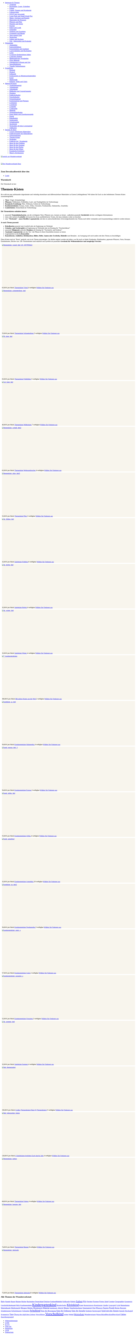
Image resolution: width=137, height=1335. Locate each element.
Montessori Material (41, 1308)
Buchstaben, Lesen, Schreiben (19, 6)
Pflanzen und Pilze (15, 22)
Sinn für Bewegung (48, 1311)
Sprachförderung (15, 64)
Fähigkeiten (9, 43)
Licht (118, 1305)
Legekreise (13, 103)
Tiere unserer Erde (15, 35)
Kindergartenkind (44, 1305)
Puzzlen (12, 26)
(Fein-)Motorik (14, 60)
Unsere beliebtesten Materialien (20, 132)
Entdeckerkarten (14, 95)
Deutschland (39, 1301)
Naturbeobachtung (76, 1308)
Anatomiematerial (15, 85)
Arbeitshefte (13, 89)
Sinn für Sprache (78, 1311)
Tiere (11, 1314)
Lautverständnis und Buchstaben (20, 51)
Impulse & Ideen (10, 130)
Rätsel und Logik (15, 28)
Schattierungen (6, 1311)
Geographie (119, 1301)
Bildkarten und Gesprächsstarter (20, 91)
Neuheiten (12, 139)
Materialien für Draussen (17, 20)
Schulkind (35, 1310)
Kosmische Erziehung (16, 151)
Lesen (11, 53)
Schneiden (12, 29)
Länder (105, 1305)
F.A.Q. (7, 1324)
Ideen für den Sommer (17, 145)
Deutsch (12, 72)
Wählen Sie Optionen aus (45, 288)
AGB (7, 1330)
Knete (81, 1305)
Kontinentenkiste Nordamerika (25, 927)
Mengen (24, 1308)
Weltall (71, 1314)
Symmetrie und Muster (17, 33)
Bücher (23, 1302)
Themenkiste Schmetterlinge (24, 333)
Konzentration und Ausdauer (19, 49)
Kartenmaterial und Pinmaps (19, 101)
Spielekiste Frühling (21, 562)
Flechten (89, 1301)
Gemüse (112, 1301)
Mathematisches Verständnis (18, 58)
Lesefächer (13, 105)
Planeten (106, 1308)
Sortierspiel (96, 1311)
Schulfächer (9, 68)
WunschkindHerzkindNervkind (108, 1314)
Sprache (122, 1311)
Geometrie (128, 1301)
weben (66, 1314)
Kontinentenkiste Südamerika (24, 744)
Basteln (7, 1301)
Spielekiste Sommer (21, 1064)
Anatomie (12, 4)
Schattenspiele (14, 122)
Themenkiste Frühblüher (22, 379)
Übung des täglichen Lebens (24, 1314)
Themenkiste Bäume (21, 1247)
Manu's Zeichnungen (16, 153)
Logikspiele (13, 108)
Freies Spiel (104, 1301)
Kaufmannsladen (26, 1305)
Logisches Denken (15, 56)
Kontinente (98, 1305)
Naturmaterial (87, 1308)
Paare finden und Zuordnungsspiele (21, 114)
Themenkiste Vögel (21, 288)
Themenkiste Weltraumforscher (25, 470)
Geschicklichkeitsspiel (8, 1305)
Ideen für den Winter (16, 149)
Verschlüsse (40, 1314)
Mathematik (13, 80)
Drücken (47, 1302)
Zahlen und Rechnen (16, 39)
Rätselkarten (13, 118)
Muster (66, 1308)
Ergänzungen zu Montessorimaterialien (22, 76)
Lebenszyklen (14, 12)
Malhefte (12, 110)
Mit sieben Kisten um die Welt (25, 699)
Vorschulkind (54, 1314)
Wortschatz (13, 37)
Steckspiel (129, 1311)
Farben (11, 8)
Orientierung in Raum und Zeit (19, 62)
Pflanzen (99, 1308)
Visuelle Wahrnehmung (17, 66)
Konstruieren (89, 1305)
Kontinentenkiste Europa (23, 790)
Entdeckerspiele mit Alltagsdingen (20, 133)
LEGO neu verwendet (17, 14)
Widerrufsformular (11, 1321)
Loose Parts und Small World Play (21, 16)
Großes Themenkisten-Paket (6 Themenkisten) (31, 1110)
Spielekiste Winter (20, 653)
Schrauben (25, 1311)
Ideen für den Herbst (16, 147)
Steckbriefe (13, 124)
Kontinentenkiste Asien (22, 973)
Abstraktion (13, 45)
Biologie (12, 70)
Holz (18, 1305)
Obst (93, 1308)
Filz (84, 1301)
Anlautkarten (13, 87)
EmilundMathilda (56, 1302)
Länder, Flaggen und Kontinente (20, 10)
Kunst (11, 78)
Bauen (13, 1302)
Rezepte (123, 1308)
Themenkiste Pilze (20, 516)
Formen (96, 1301)
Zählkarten (13, 128)
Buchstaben (31, 1302)
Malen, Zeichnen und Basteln (19, 18)
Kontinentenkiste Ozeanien (23, 1019)
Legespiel (112, 1305)
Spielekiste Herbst (20, 607)
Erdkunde (12, 74)
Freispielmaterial (15, 99)
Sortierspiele (13, 120)
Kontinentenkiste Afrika (22, 836)
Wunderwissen (90, 1314)
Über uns (8, 1326)
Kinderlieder (61, 1305)
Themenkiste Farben (21, 1201)
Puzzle (11, 116)
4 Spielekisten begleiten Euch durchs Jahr (29, 1156)
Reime (117, 1308)
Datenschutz (9, 1332)
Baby (3, 1301)
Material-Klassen (11, 83)
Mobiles (30, 1308)
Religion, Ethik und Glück (18, 81)
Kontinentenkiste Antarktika (24, 882)
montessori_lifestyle (56, 1308)
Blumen (18, 1302)
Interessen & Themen (12, 3)
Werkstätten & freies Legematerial (20, 126)
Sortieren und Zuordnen (17, 31)
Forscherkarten (14, 97)
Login (7, 176)
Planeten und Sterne (16, 24)
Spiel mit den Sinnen (110, 1311)
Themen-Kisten (14, 137)
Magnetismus (125, 1305)
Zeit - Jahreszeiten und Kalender (20, 41)
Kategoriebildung (15, 47)
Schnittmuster (16, 1311)
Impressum (9, 1328)
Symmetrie (5, 1314)
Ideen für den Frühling (17, 143)
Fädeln (72, 1302)
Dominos (12, 93)
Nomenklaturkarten (15, 112)
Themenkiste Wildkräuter (23, 425)
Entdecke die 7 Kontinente (18, 141)
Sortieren (89, 1311)
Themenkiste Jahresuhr (22, 1293)
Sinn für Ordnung (63, 1311)
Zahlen (123, 1314)
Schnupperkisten (15, 135)
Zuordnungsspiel (7, 1317)
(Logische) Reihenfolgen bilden (20, 55)
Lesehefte (12, 107)
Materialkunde (6, 1308)
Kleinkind (73, 1305)
